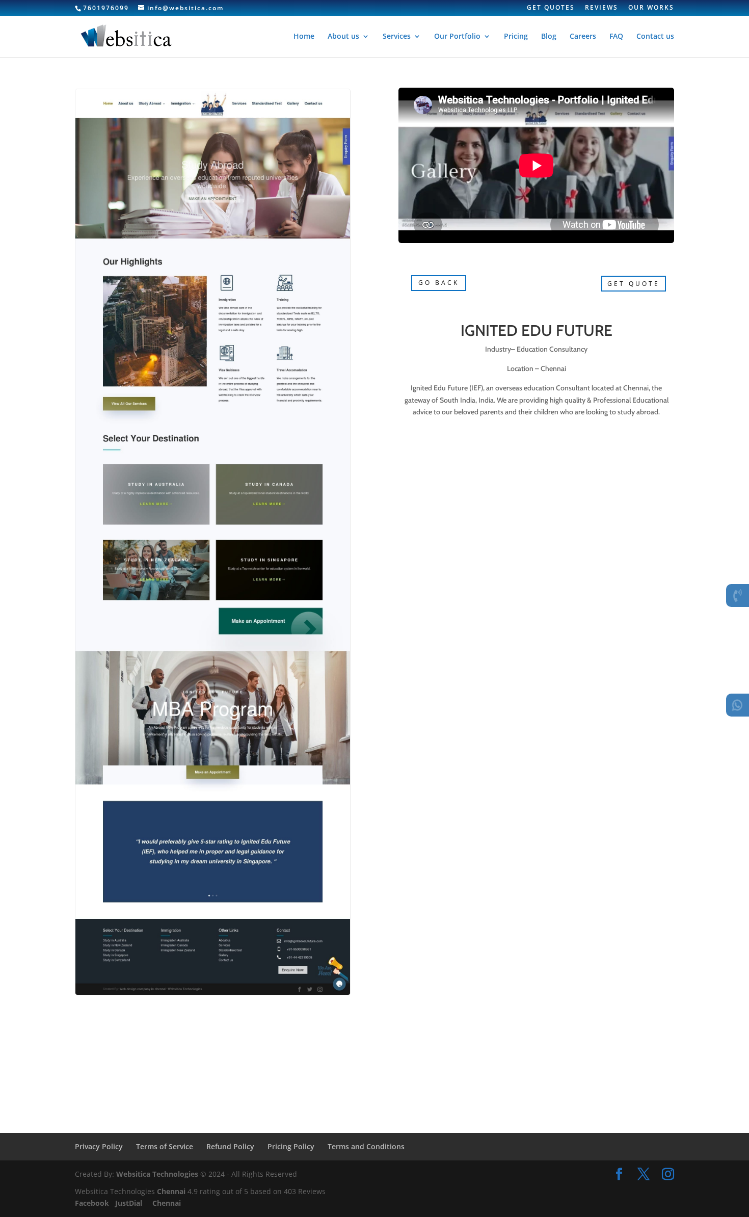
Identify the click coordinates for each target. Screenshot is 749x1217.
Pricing (516, 37)
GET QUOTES (551, 8)
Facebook (93, 1203)
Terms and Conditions (366, 1146)
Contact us (655, 37)
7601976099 (106, 8)
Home (303, 37)
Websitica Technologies (157, 1174)
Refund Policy (230, 1146)
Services (397, 37)
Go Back (438, 282)
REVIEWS (601, 8)
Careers (583, 37)
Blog (548, 37)
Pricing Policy (291, 1146)
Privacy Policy (99, 1146)
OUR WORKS (651, 8)
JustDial (129, 1203)
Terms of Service (164, 1146)
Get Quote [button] (633, 283)
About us (343, 37)
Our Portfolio (457, 37)
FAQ (616, 37)
